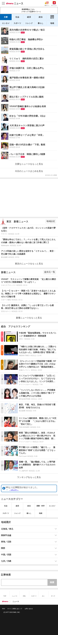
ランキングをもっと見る (29, 477)
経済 (29, 17)
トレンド (29, 23)
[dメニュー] (5, 601)
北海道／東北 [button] (7, 529)
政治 (40, 17)
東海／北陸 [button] (6, 542)
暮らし (40, 23)
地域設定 (50, 221)
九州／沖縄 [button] (6, 561)
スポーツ (17, 23)
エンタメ (6, 23)
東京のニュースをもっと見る (29, 263)
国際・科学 (41, 506)
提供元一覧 (49, 272)
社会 (17, 17)
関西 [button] (3, 548)
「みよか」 (14, 490)
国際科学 (52, 17)
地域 (52, 23)
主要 (6, 17)
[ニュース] (14, 3)
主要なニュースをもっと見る (29, 164)
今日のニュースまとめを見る (29, 171)
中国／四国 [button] (6, 555)
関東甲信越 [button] (6, 535)
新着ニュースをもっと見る (29, 318)
